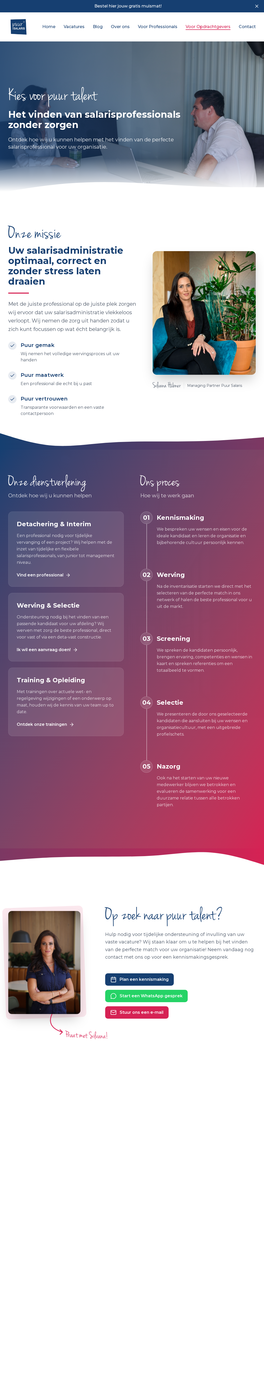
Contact (247, 26)
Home (48, 26)
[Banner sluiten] (257, 6)
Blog (98, 26)
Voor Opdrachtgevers (208, 26)
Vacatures (74, 26)
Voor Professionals (157, 26)
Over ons (120, 26)
